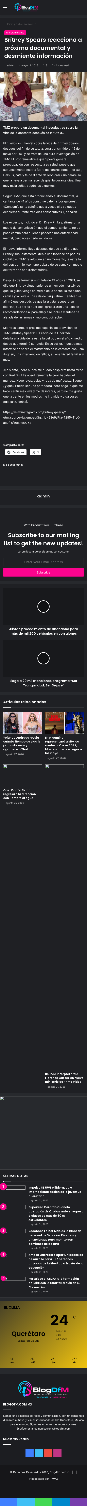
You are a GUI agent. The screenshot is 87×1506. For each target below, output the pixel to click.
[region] (43, 1132)
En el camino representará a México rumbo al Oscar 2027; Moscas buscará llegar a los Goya (63, 745)
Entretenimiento (26, 24)
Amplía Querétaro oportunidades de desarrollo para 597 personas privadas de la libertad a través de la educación (56, 1261)
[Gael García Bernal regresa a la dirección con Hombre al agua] (22, 775)
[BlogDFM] (26, 7)
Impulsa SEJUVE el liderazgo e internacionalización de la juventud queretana (55, 1192)
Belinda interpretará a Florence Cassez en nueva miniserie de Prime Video (64, 1078)
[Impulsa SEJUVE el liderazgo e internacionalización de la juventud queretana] (14, 1193)
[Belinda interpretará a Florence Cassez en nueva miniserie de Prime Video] (64, 917)
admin (10, 65)
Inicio (10, 24)
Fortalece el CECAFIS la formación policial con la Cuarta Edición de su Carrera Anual (55, 1283)
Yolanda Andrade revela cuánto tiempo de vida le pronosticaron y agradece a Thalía (21, 743)
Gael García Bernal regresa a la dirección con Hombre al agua (19, 794)
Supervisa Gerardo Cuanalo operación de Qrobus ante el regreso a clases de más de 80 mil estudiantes (56, 1213)
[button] (43, 1132)
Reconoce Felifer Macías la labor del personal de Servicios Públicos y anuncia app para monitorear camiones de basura (55, 1237)
